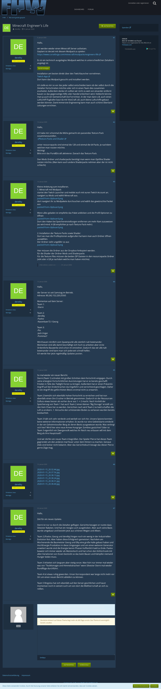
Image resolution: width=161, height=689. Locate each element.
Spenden (125, 27)
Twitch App (42, 76)
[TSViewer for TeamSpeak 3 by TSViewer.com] (129, 49)
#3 (114, 181)
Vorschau (84, 665)
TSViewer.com (127, 45)
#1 (114, 37)
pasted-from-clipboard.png (50, 198)
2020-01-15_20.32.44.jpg (48, 469)
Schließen (154, 686)
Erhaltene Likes (11, 66)
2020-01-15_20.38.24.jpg (48, 478)
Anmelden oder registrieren (138, 3)
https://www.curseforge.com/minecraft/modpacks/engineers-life (67, 54)
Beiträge (8, 69)
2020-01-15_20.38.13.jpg (48, 475)
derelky (17, 29)
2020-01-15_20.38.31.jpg (48, 481)
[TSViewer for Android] (151, 49)
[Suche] (154, 3)
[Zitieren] (113, 111)
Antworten (69, 665)
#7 (114, 508)
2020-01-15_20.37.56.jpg (48, 472)
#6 (114, 464)
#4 (114, 282)
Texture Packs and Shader (51, 138)
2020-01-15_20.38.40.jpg (48, 484)
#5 (114, 370)
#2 (114, 122)
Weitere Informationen (141, 686)
